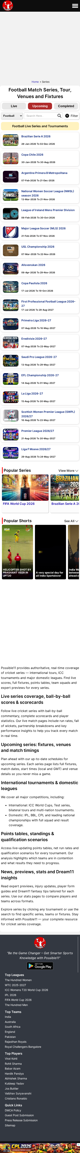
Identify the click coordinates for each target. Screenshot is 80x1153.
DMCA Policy (13, 1110)
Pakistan (10, 1036)
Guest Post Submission (19, 1115)
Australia (10, 1021)
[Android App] (40, 970)
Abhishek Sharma (16, 1078)
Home (35, 81)
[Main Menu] (75, 6)
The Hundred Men (16, 1005)
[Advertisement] (40, 45)
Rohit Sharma (13, 1063)
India (8, 1016)
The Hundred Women (18, 980)
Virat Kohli (11, 1058)
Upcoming (40, 106)
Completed (66, 106)
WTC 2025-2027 (15, 985)
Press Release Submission (21, 1120)
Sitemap (10, 1125)
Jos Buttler (11, 1088)
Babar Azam (12, 1068)
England (10, 1031)
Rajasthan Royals (15, 1041)
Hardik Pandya (14, 1073)
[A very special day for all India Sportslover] (50, 551)
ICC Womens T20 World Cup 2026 (26, 990)
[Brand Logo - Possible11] (40, 948)
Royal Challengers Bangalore (23, 1046)
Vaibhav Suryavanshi (18, 1093)
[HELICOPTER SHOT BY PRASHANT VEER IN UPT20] (17, 551)
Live (14, 106)
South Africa (12, 1026)
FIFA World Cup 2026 (18, 999)
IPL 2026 (10, 995)
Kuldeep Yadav (14, 1083)
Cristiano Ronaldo (16, 1098)
